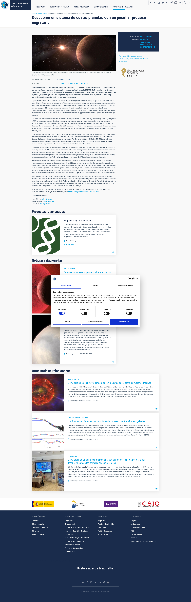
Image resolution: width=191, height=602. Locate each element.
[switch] (84, 313)
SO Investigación (147, 47)
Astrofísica (122, 56)
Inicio (33, 13)
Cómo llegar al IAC (38, 524)
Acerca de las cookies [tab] (125, 285)
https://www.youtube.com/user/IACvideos (167, 2)
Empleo (134, 521)
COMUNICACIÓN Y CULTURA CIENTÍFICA (73, 84)
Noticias (45, 13)
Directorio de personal (40, 527)
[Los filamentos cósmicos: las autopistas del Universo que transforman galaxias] (156, 447)
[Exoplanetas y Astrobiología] (113, 252)
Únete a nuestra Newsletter (95, 568)
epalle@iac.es (45, 204)
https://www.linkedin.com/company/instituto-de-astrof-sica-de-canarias (163, 2)
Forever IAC (69, 534)
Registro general (38, 534)
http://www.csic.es (148, 504)
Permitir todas (124, 322)
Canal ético (135, 538)
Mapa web (101, 521)
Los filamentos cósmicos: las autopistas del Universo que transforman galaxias (106, 421)
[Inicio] (5, 5)
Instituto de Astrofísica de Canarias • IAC (19, 5)
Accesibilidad (103, 534)
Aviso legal (102, 527)
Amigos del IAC (70, 551)
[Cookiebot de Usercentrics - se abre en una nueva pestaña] (129, 278)
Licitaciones (135, 524)
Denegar (67, 322)
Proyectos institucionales (74, 541)
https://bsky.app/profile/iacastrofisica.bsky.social (172, 2)
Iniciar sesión (185, 2)
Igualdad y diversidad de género (76, 531)
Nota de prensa (69, 269)
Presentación (40, 7)
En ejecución (70, 244)
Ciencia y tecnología (81, 7)
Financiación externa (72, 545)
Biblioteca (35, 531)
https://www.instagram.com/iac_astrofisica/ (159, 2)
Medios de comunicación (135, 56)
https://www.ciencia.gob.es (43, 504)
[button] (74, 53)
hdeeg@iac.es (47, 199)
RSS (132, 531)
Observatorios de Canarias (59, 7)
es (180, 2)
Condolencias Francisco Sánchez (143, 541)
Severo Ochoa (146, 45)
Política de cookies (105, 531)
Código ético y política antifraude (77, 527)
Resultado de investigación (78, 418)
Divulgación (39, 13)
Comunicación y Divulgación (123, 7)
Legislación (69, 521)
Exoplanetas (123, 61)
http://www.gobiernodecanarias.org (78, 504)
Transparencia (70, 524)
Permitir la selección (95, 322)
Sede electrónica (137, 534)
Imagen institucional (138, 527)
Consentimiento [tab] (65, 285)
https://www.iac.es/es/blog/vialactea (176, 2)
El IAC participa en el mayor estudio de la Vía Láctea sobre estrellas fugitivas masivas (109, 383)
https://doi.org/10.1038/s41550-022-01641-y (84, 192)
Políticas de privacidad (106, 524)
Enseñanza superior (101, 7)
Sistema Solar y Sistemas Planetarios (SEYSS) (133, 59)
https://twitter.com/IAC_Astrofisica (151, 2)
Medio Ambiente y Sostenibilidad (77, 538)
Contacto (35, 521)
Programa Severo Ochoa (74, 548)
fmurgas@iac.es (48, 201)
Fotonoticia (72, 456)
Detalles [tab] (95, 285)
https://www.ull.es (111, 504)
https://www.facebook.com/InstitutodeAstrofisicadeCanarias (155, 2)
